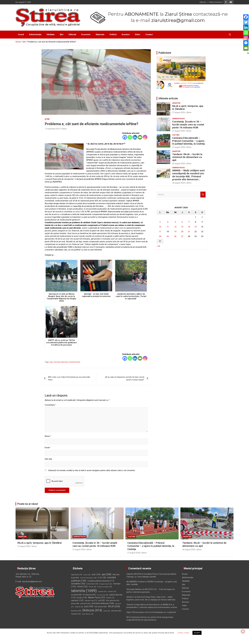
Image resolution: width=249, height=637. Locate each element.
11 (168, 227)
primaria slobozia (103, 603)
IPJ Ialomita (89, 595)
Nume (48, 436)
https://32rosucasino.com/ (137, 612)
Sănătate (51, 34)
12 (175, 227)
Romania (76, 611)
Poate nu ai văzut (27, 503)
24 (160, 236)
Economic (86, 34)
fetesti (82, 586)
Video (137, 34)
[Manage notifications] (243, 631)
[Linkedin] (135, 137)
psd (88, 606)
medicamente (74, 362)
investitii (76, 595)
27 (182, 236)
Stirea (64, 129)
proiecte (79, 607)
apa (106, 574)
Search (203, 194)
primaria (85, 603)
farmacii (57, 362)
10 (160, 227)
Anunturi (126, 34)
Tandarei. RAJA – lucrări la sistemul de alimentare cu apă (187, 157)
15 (196, 227)
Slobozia (92, 610)
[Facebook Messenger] (245, 43)
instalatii (112, 591)
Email (48, 447)
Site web (48, 459)
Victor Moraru (87, 614)
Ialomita (64, 362)
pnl (101, 600)
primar (75, 603)
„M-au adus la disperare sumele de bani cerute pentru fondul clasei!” (124, 378)
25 (168, 236)
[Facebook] (125, 137)
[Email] (140, 137)
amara (87, 575)
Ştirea (188, 112)
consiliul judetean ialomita (100, 581)
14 (189, 227)
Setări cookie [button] (183, 633)
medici (110, 598)
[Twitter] (245, 22)
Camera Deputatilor (88, 578)
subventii (116, 611)
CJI (102, 577)
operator (77, 600)
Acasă (21, 34)
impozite (102, 591)
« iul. (158, 246)
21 (189, 231)
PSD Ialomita (100, 607)
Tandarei (76, 614)
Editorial (203, 2)
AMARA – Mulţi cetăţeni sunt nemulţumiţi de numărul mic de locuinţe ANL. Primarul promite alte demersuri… (188, 175)
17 (160, 231)
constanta (78, 583)
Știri (61, 34)
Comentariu (50, 405)
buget (75, 578)
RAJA (114, 606)
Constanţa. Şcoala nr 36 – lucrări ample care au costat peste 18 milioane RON (188, 124)
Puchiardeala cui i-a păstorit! (164, 612)
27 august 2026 (178, 112)
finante (92, 587)
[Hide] (248, 53)
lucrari (82, 597)
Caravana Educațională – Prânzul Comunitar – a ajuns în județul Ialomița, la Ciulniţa (188, 140)
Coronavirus (92, 584)
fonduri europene (104, 587)
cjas (51, 362)
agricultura (76, 575)
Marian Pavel (96, 597)
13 (182, 227)
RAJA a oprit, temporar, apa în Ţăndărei (187, 107)
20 (182, 231)
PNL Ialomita (112, 600)
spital (106, 611)
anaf (96, 574)
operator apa (91, 600)
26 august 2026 (178, 163)
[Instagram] (145, 137)
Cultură (175, 135)
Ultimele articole (168, 98)
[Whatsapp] (130, 137)
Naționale (100, 34)
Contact (149, 34)
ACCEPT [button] (197, 633)
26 (175, 236)
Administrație (35, 34)
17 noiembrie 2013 (52, 129)
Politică (113, 34)
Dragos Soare (105, 584)
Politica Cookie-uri (215, 2)
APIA (115, 575)
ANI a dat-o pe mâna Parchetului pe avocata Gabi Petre (69, 378)
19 (175, 231)
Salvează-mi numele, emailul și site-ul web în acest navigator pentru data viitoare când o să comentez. (91, 470)
